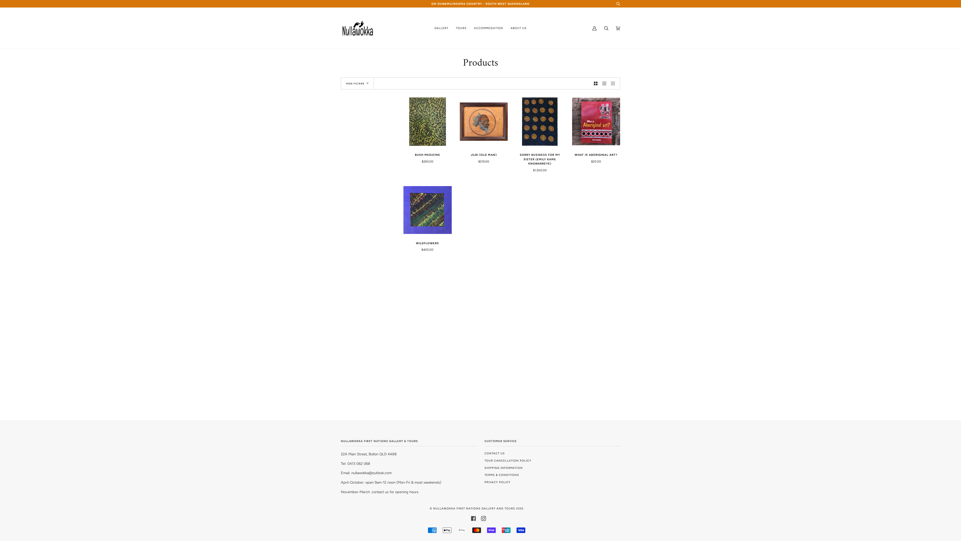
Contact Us (495, 453)
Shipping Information (504, 468)
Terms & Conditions (502, 475)
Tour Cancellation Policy (508, 460)
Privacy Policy (498, 482)
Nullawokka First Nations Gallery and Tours (474, 508)
